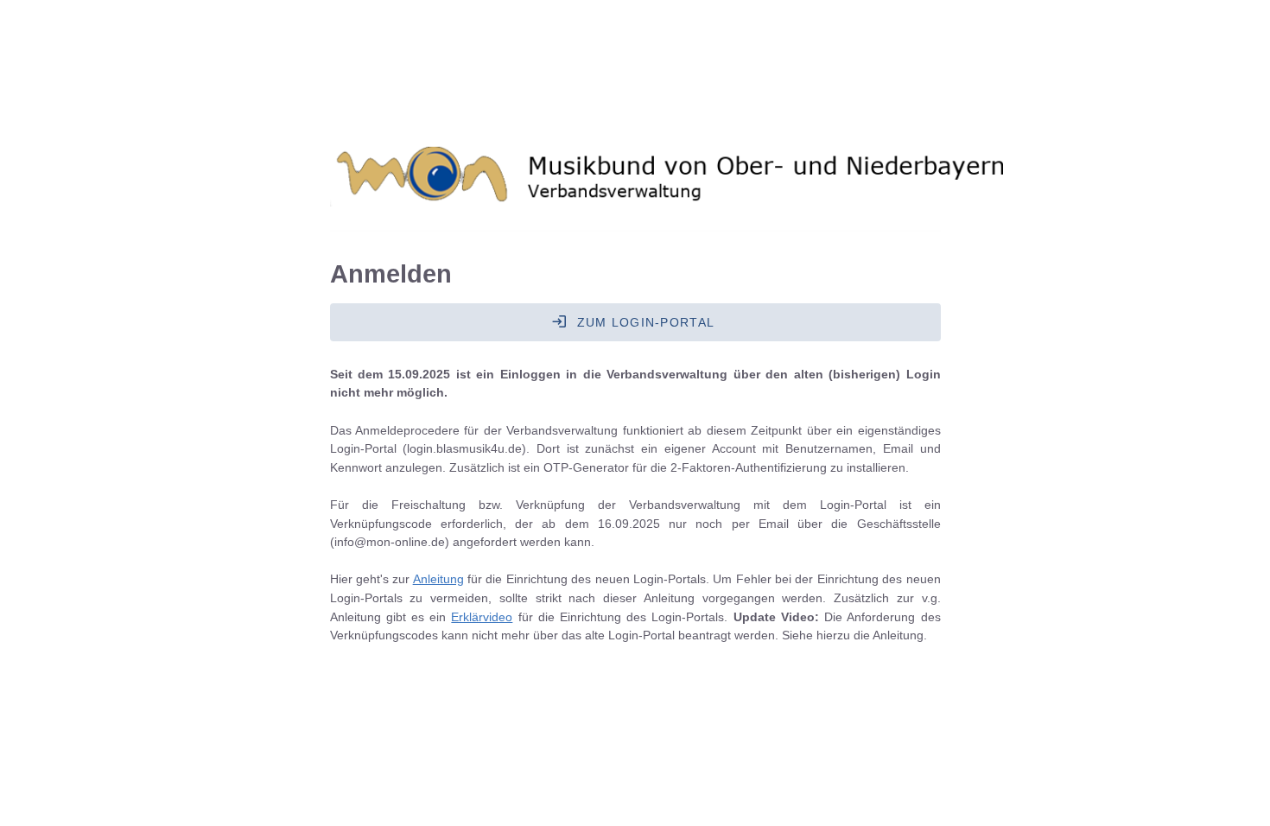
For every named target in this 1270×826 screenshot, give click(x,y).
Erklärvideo (481, 617)
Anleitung (438, 579)
